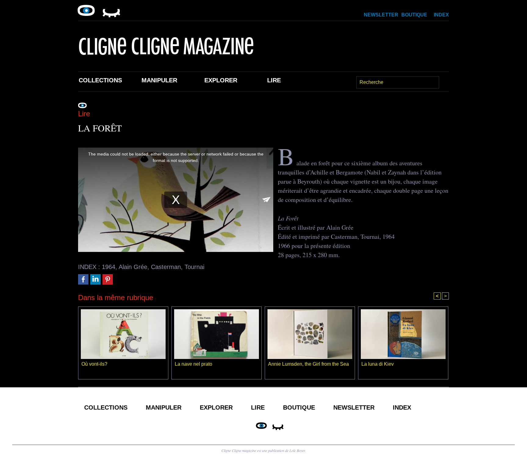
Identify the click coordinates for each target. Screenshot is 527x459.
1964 (108, 267)
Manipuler (159, 80)
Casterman (166, 267)
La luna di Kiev (377, 364)
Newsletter (381, 14)
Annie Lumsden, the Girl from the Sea (308, 364)
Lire (274, 80)
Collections (100, 80)
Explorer (220, 80)
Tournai (194, 267)
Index (441, 14)
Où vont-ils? (94, 364)
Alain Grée (133, 267)
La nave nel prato (193, 364)
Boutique (414, 14)
